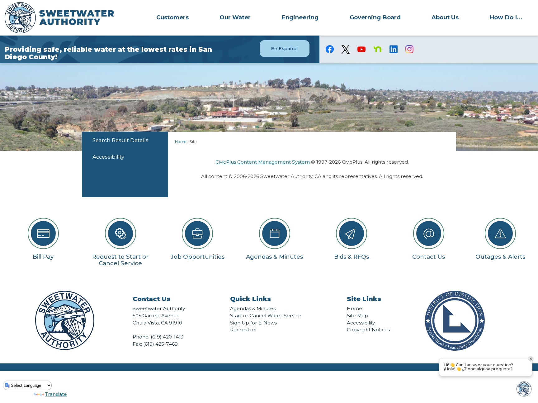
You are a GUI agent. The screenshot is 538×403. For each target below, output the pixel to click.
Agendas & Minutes (253, 308)
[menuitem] (172, 17)
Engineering (300, 17)
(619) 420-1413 (167, 337)
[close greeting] (531, 359)
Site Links (364, 299)
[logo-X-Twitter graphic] (346, 49)
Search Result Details (120, 140)
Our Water (235, 17)
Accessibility (108, 157)
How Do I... (505, 17)
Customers (172, 17)
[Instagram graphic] (409, 49)
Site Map (357, 316)
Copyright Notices (368, 330)
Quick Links (250, 299)
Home (180, 141)
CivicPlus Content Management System (262, 162)
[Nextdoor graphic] (377, 49)
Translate (56, 394)
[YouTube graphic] (362, 49)
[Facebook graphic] (330, 49)
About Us (445, 17)
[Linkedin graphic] (393, 49)
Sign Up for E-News (253, 323)
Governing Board (375, 17)
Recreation (243, 330)
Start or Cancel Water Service (265, 316)
